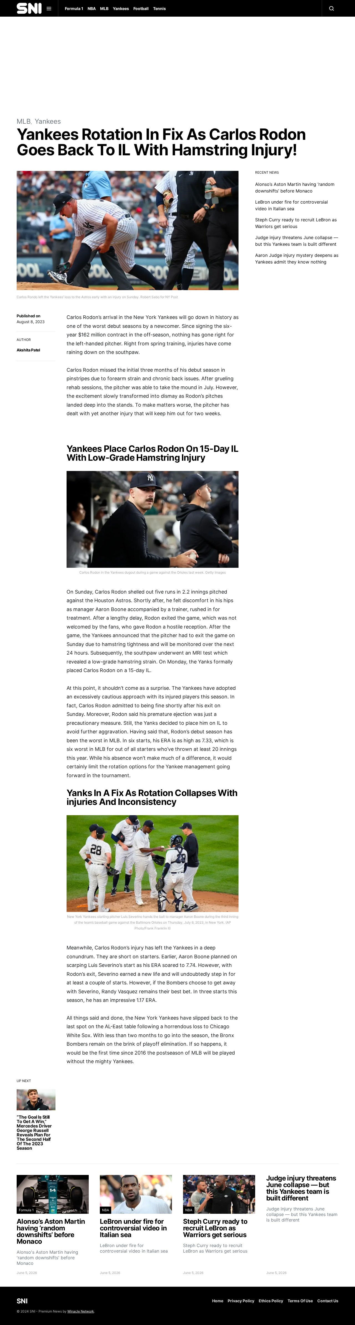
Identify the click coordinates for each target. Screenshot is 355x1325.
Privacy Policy (241, 1300)
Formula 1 (74, 8)
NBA (92, 8)
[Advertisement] (177, 66)
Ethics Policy (271, 1300)
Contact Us (327, 1300)
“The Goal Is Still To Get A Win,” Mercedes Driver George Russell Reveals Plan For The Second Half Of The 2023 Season (34, 1132)
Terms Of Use (300, 1300)
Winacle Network (80, 1311)
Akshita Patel (28, 350)
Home (217, 1300)
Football (141, 8)
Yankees (121, 8)
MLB (104, 8)
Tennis (159, 8)
